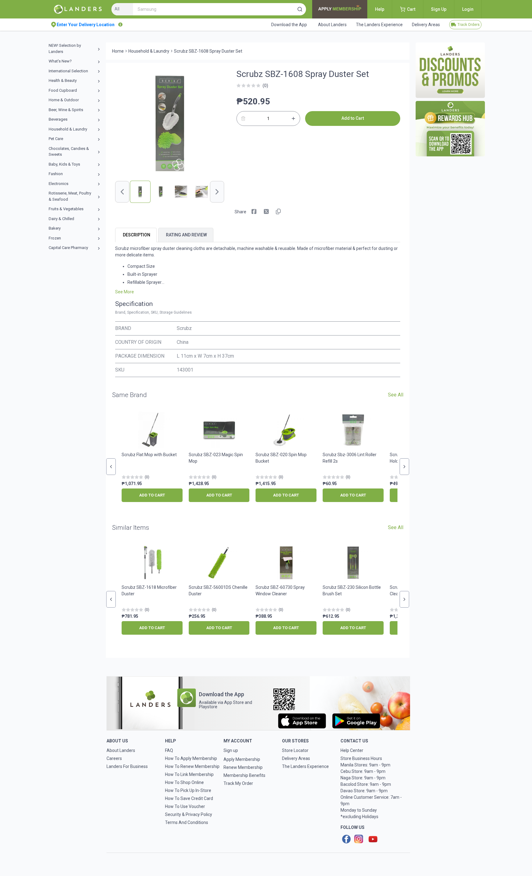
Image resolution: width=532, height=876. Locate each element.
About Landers (121, 750)
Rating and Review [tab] (186, 234)
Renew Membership (243, 767)
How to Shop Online (184, 782)
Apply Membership (242, 759)
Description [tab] (136, 234)
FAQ (169, 750)
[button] (299, 9)
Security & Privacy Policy (188, 814)
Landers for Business (127, 766)
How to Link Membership (189, 774)
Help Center (352, 750)
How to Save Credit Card (189, 798)
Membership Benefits (244, 775)
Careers (114, 758)
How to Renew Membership (192, 766)
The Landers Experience (305, 766)
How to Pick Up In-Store (188, 790)
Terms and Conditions (186, 822)
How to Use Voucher (185, 806)
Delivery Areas (296, 758)
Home (118, 51)
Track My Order (238, 783)
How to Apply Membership (191, 758)
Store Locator (295, 750)
